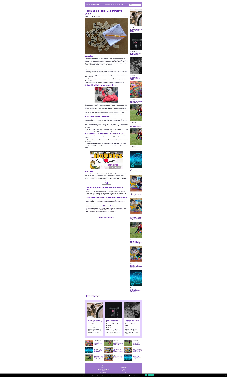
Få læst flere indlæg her (106, 217)
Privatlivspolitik (151, 375)
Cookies (116, 4)
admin (95, 323)
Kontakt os (121, 4)
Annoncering (107, 4)
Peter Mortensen (96, 16)
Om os (112, 4)
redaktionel (125, 15)
